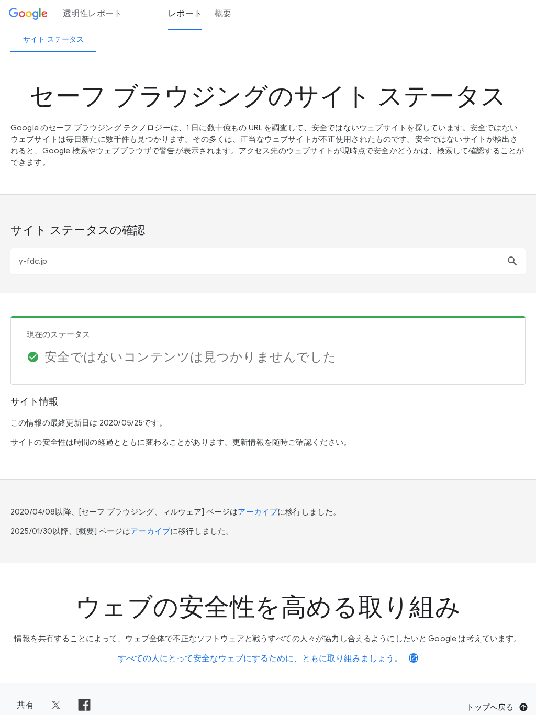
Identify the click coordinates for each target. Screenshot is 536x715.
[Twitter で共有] (56, 705)
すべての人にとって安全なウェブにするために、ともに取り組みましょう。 (268, 658)
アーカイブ (257, 512)
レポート (185, 13)
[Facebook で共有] (84, 705)
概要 (223, 13)
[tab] (53, 39)
